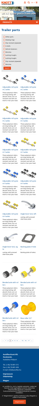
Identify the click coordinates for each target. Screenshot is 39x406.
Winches (8, 52)
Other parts (9, 37)
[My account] (25, 2)
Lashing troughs (11, 55)
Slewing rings (10, 40)
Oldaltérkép (7, 376)
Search (7, 68)
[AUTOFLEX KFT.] (8, 3)
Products (7, 22)
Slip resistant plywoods (13, 43)
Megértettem (19, 402)
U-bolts (8, 46)
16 (25, 340)
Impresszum (8, 374)
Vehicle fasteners (11, 49)
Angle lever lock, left (28, 214)
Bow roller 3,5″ (26, 318)
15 (22, 340)
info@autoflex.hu (14, 370)
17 (29, 340)
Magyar (6, 380)
